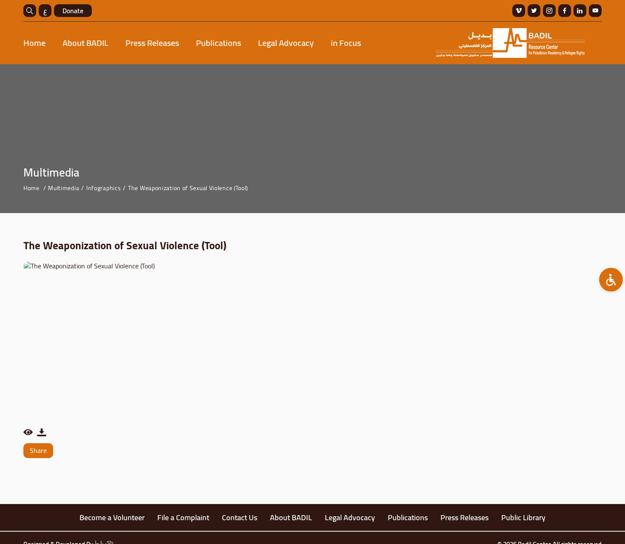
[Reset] (611, 279)
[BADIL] (510, 43)
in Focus (346, 43)
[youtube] (595, 10)
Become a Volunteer (112, 517)
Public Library (523, 517)
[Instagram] (549, 10)
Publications (218, 43)
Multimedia (63, 188)
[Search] (29, 10)
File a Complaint (183, 517)
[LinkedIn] (580, 10)
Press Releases (152, 43)
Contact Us (239, 517)
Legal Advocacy (286, 43)
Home (34, 43)
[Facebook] (564, 10)
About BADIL (85, 43)
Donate (72, 10)
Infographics (103, 188)
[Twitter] (534, 10)
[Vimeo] (518, 10)
